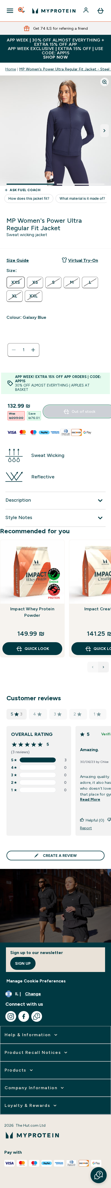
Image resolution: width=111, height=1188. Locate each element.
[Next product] (103, 667)
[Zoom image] (104, 82)
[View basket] (100, 10)
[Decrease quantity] (14, 349)
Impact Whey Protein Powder (32, 612)
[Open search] (22, 10)
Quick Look (37, 648)
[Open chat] (36, 1016)
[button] (98, 1175)
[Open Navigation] (10, 10)
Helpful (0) (95, 820)
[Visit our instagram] (10, 1016)
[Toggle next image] (104, 130)
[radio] (15, 282)
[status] (23, 349)
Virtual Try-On (83, 260)
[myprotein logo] (53, 10)
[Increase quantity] (33, 349)
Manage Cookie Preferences (36, 981)
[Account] (86, 10)
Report (86, 828)
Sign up (23, 963)
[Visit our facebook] (23, 1016)
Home (10, 69)
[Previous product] (92, 667)
